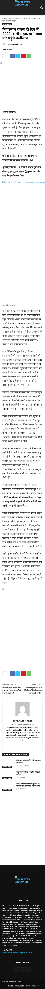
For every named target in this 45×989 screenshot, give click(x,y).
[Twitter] (17, 56)
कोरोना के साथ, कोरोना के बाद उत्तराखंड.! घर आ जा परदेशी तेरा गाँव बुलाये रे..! (11, 690)
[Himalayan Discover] (4, 44)
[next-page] (7, 794)
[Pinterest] (23, 56)
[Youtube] (28, 969)
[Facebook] (12, 56)
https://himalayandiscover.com (22, 724)
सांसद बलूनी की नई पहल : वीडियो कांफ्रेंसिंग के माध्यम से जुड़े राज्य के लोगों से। (33, 690)
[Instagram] (22, 969)
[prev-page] (3, 794)
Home (4, 19)
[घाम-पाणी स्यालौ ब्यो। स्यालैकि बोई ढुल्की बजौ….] (8, 775)
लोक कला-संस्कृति (13, 19)
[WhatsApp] (29, 56)
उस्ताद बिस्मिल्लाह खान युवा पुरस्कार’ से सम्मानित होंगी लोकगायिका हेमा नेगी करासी (28, 784)
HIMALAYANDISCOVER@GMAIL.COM (17, 952)
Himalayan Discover (15, 44)
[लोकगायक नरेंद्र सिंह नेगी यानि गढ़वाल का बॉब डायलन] (8, 763)
